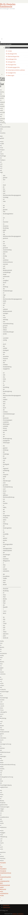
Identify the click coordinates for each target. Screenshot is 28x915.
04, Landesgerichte (11, 59)
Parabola (14, 913)
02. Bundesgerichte (11, 54)
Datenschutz (6, 907)
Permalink (3, 862)
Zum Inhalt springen (5, 44)
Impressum (6, 905)
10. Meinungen (10, 75)
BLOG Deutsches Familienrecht (7, 5)
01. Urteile (9, 51)
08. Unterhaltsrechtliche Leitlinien (15, 70)
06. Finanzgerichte (11, 64)
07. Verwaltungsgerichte (13, 67)
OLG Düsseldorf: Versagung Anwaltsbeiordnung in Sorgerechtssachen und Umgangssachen (5, 873)
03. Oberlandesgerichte (12, 56)
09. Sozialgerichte (11, 73)
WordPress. (21, 913)
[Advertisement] (14, 25)
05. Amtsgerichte (10, 62)
